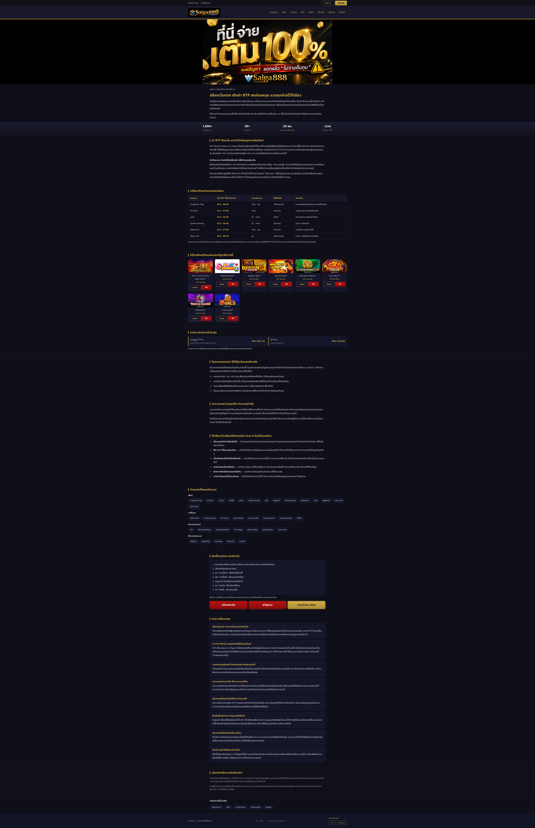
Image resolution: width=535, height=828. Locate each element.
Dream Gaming (286, 518)
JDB (266, 500)
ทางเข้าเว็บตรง (240, 807)
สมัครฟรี (341, 3)
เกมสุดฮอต (274, 12)
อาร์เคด (311, 12)
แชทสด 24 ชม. (193, 3)
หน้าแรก (212, 89)
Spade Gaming (254, 500)
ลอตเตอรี (331, 12)
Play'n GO (339, 500)
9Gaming (218, 541)
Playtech (276, 500)
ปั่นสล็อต (269, 807)
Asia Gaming (253, 518)
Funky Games (267, 529)
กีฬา (302, 12)
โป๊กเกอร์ (321, 12)
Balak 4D (230, 541)
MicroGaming (290, 500)
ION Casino (194, 518)
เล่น (206, 287)
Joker (241, 500)
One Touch (194, 506)
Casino (293, 12)
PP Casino (224, 518)
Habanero (305, 500)
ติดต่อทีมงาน (205, 3)
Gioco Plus (282, 529)
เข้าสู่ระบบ (327, 3)
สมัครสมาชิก (228, 605)
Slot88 (231, 500)
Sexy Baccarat (268, 518)
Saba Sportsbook (222, 529)
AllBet (299, 518)
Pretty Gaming (209, 518)
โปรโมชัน (342, 12)
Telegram (341, 823)
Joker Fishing (252, 529)
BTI (191, 529)
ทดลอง (195, 287)
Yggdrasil (326, 500)
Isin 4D (242, 541)
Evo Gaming (238, 518)
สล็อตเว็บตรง (216, 807)
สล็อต (284, 12)
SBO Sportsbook (204, 529)
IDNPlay (193, 541)
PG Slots (210, 500)
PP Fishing (238, 529)
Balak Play (206, 541)
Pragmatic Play (196, 500)
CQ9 (315, 500)
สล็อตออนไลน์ (255, 807)
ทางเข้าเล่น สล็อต (306, 605)
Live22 (221, 500)
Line (332, 823)
